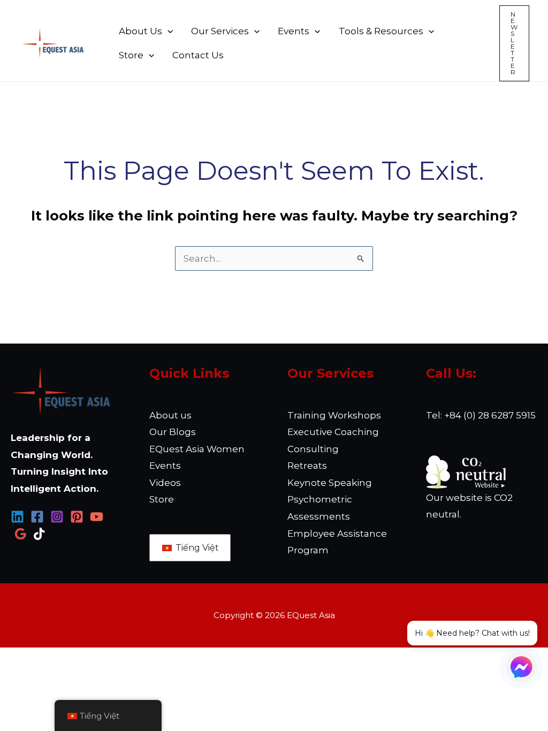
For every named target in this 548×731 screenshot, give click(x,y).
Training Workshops (334, 415)
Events (293, 31)
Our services (220, 31)
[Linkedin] (17, 516)
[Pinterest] (76, 516)
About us (170, 415)
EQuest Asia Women (197, 449)
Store (131, 55)
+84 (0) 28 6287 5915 (490, 415)
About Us (140, 31)
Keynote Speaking (329, 482)
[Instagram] (57, 516)
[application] (167, 31)
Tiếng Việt (196, 548)
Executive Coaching (333, 432)
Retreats (307, 465)
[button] (514, 43)
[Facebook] (37, 516)
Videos (165, 482)
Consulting (313, 449)
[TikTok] (40, 533)
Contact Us (198, 55)
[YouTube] (96, 516)
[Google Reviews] (20, 533)
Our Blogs (172, 432)
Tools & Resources (381, 31)
